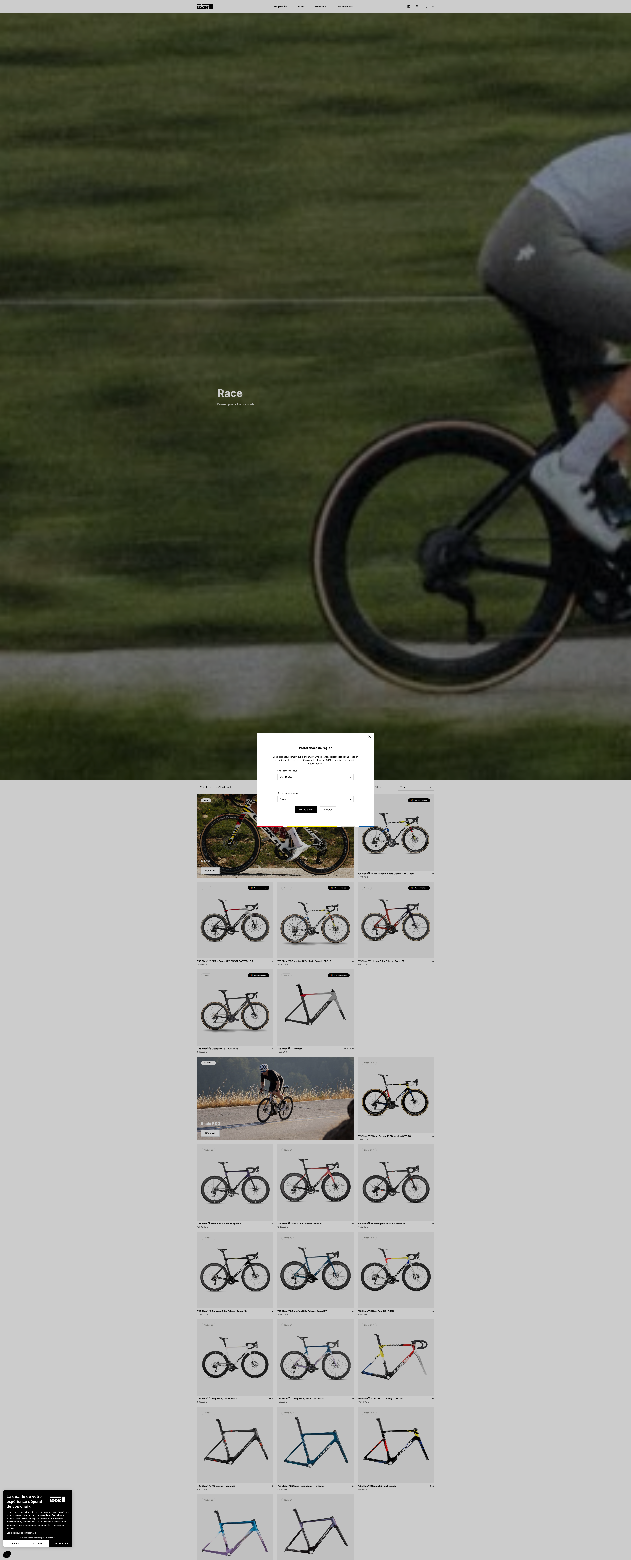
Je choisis (38, 1543)
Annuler (328, 809)
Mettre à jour (306, 809)
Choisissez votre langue (288, 793)
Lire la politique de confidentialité (21, 1533)
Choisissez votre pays (287, 771)
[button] (7, 1554)
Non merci (14, 1543)
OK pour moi (61, 1543)
